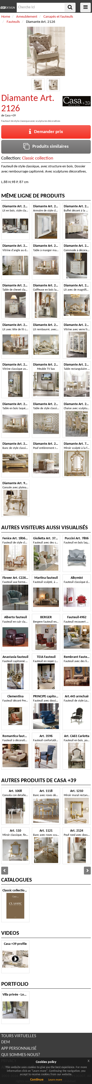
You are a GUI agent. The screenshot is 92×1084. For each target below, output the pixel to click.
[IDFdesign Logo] (7, 7)
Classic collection (37, 158)
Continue (36, 1080)
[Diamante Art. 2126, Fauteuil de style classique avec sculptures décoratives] (38, 85)
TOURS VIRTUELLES (18, 1036)
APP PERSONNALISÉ (19, 1048)
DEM (5, 1042)
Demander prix (47, 132)
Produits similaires (49, 146)
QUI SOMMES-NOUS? (20, 1055)
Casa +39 (10, 115)
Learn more (55, 1079)
